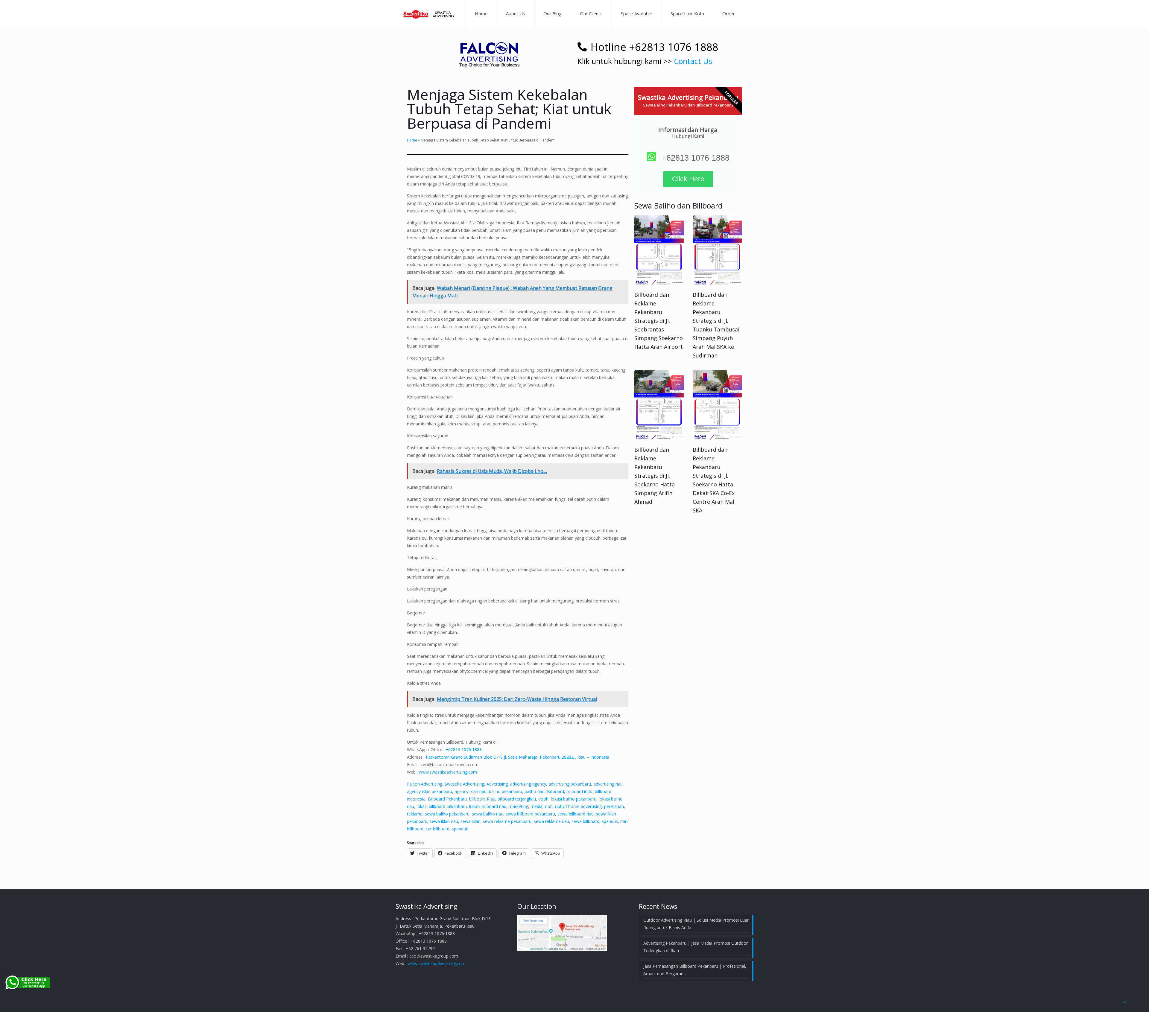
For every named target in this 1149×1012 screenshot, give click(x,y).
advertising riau (608, 784)
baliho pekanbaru (505, 791)
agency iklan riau (471, 791)
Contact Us (693, 61)
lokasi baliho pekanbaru (573, 799)
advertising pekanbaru (569, 784)
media (536, 806)
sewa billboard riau (575, 814)
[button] (489, 52)
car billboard (437, 829)
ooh (549, 806)
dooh (543, 799)
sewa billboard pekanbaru (530, 814)
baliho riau (535, 791)
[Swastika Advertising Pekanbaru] (429, 13)
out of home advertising (578, 806)
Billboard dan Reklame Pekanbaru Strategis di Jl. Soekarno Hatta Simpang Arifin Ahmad (654, 475)
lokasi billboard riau (487, 806)
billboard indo (579, 791)
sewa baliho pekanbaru (447, 814)
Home (412, 140)
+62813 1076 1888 (464, 749)
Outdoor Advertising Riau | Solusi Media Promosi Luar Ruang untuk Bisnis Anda (696, 923)
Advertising (497, 784)
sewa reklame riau (551, 821)
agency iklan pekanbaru (429, 791)
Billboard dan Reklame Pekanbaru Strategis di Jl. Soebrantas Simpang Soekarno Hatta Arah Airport (658, 320)
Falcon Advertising (424, 784)
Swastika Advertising (464, 784)
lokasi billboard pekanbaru (442, 806)
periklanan (614, 806)
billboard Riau (482, 799)
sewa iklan (470, 821)
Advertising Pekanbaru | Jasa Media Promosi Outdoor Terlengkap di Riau (695, 946)
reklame (414, 814)
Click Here (688, 179)
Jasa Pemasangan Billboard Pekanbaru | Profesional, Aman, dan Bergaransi (694, 969)
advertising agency (528, 784)
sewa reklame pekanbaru (507, 821)
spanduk (610, 821)
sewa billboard (585, 821)
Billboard (555, 791)
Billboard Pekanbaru (447, 799)
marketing (518, 806)
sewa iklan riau (444, 821)
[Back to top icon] (1124, 1002)
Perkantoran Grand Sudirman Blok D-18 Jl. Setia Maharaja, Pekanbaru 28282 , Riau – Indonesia (517, 757)
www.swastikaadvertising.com (448, 772)
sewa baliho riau (487, 814)
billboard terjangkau (517, 799)
